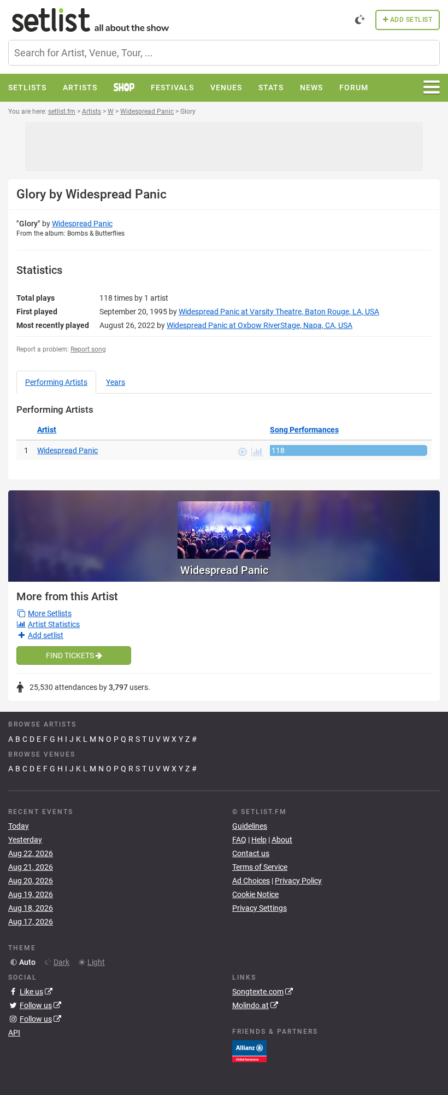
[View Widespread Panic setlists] (224, 524)
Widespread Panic (82, 223)
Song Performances (304, 429)
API (14, 1032)
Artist (46, 429)
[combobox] (224, 53)
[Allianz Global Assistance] (249, 1050)
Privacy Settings (259, 908)
